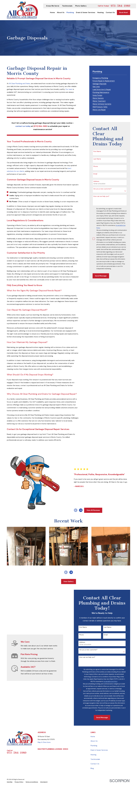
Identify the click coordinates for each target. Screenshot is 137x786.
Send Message (101, 276)
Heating (93, 755)
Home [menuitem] (52, 12)
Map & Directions (44, 742)
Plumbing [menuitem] (70, 12)
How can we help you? (101, 196)
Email (95, 174)
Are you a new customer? (102, 189)
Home (93, 736)
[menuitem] (100, 78)
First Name (97, 151)
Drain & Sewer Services (99, 750)
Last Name (97, 159)
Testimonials (67, 6)
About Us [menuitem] (60, 12)
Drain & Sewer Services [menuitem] (85, 12)
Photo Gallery (80, 6)
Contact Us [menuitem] (110, 12)
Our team (68, 89)
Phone (95, 166)
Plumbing (94, 746)
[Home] (22, 10)
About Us (94, 741)
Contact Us (95, 764)
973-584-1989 (120, 6)
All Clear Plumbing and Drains (19, 83)
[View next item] (81, 510)
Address (96, 181)
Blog (92, 768)
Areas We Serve (52, 6)
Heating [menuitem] (100, 12)
